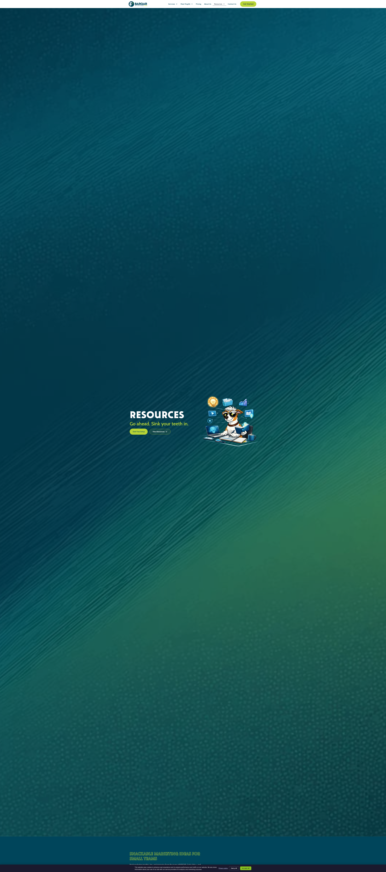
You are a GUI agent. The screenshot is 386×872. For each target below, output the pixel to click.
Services (171, 4)
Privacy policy (223, 868)
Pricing (198, 4)
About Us (207, 4)
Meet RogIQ (185, 4)
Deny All (234, 868)
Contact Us (232, 4)
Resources (218, 4)
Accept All (245, 868)
